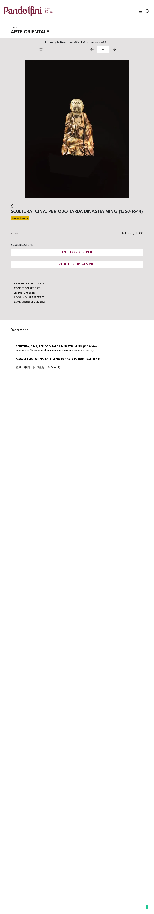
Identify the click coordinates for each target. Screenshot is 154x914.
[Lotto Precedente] (92, 49)
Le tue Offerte (24, 293)
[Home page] (28, 11)
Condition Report (27, 288)
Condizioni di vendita (29, 302)
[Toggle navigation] (140, 11)
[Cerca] (147, 11)
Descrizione (19, 330)
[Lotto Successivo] (114, 49)
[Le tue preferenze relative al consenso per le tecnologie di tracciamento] (147, 907)
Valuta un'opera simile (77, 264)
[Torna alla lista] (63, 49)
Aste (14, 28)
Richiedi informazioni (29, 283)
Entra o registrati (77, 252)
